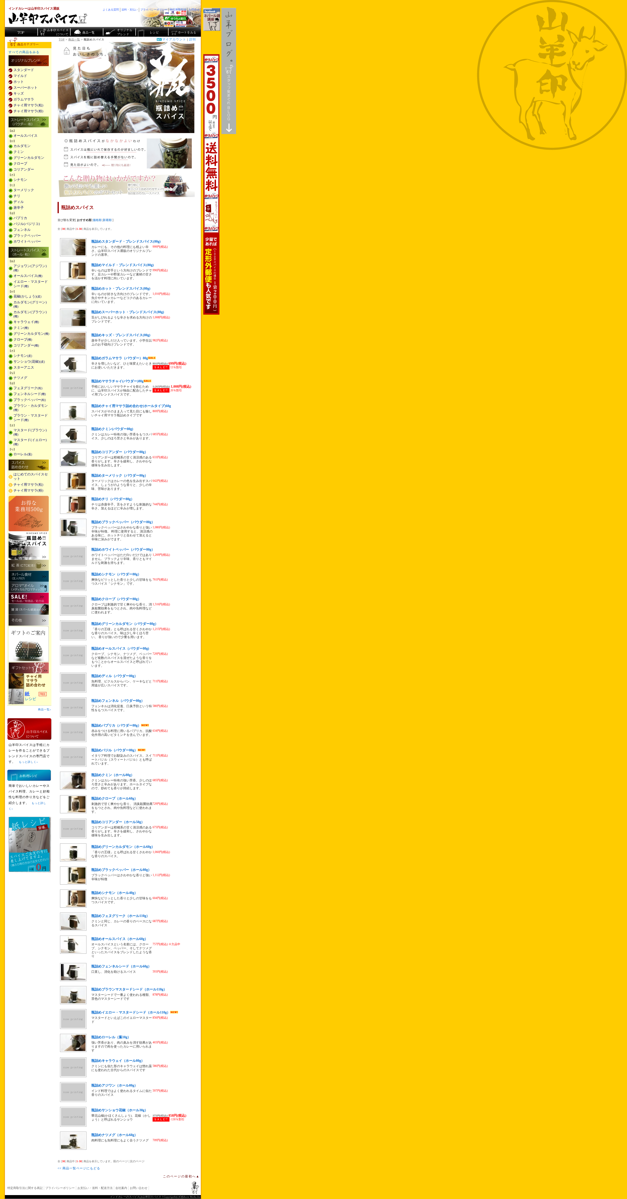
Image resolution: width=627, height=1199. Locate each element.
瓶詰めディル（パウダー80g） (114, 676)
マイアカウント (174, 39)
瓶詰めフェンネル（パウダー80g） (118, 701)
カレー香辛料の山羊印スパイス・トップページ (21, 32)
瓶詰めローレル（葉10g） (111, 1037)
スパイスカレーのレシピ (151, 32)
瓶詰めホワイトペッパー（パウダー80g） (123, 549)
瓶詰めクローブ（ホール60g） (114, 798)
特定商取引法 (178, 9)
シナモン (20, 180)
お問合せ (194, 9)
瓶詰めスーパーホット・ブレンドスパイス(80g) (127, 312)
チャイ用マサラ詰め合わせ (29, 681)
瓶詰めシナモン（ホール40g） (114, 893)
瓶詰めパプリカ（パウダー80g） (116, 725)
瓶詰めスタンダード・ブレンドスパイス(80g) (126, 241)
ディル (18, 202)
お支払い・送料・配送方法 (95, 1188)
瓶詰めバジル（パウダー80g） (114, 750)
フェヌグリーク (27, 388)
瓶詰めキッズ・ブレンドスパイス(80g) (120, 335)
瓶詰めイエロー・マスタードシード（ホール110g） (130, 1012)
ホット (18, 82)
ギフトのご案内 (29, 644)
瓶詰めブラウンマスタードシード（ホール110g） (129, 989)
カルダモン (22, 146)
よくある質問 (111, 9)
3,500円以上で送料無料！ (211, 184)
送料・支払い (129, 9)
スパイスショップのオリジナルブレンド (119, 32)
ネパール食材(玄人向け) (29, 576)
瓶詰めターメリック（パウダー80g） (119, 475)
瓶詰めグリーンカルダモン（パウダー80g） (124, 624)
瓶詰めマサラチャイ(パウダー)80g (117, 381)
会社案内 (121, 1188)
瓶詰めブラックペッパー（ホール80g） (121, 870)
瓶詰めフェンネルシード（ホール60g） (121, 966)
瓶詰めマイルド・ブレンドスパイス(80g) (122, 265)
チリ (16, 196)
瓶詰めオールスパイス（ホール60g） (119, 939)
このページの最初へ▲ (181, 1176)
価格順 (97, 220)
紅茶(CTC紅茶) (29, 565)
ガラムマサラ (23, 99)
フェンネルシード (29, 394)
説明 (192, 39)
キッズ (18, 93)
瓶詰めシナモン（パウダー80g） (116, 574)
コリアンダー (23, 169)
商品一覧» (44, 709)
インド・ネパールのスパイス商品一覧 (86, 32)
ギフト (126, 185)
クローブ (20, 163)
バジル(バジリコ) (26, 224)
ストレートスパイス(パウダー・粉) (29, 122)
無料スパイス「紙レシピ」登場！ (30, 844)
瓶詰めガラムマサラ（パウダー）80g (119, 358)
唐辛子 (18, 208)
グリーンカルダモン (28, 158)
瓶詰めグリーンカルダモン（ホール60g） (123, 847)
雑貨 (29, 609)
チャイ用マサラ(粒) (28, 105)
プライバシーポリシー (60, 1188)
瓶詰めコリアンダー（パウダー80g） (119, 452)
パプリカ (20, 218)
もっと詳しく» (28, 761)
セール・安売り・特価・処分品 (29, 598)
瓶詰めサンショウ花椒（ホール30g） (119, 1110)
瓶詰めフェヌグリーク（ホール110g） (120, 916)
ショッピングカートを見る (184, 32)
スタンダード (23, 70)
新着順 (107, 220)
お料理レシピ (29, 775)
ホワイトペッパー (27, 241)
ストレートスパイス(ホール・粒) (29, 253)
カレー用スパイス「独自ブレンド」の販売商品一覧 (29, 61)
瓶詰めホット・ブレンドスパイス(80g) (120, 288)
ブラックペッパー (27, 235)
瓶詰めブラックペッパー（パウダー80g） (123, 522)
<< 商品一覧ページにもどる (79, 1168)
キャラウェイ (26, 322)
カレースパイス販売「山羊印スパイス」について (53, 32)
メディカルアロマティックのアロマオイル (29, 587)
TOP (62, 39)
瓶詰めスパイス (29, 545)
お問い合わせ (138, 1188)
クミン (18, 152)
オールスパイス (25, 135)
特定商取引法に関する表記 (25, 1188)
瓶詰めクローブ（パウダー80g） (116, 599)
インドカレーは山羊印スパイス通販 (34, 8)
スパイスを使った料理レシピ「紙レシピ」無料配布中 (29, 696)
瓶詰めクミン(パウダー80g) (112, 429)
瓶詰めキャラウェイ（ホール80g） (118, 1061)
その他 (29, 620)
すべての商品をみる (24, 52)
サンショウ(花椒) (29, 361)
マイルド (20, 76)
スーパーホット (25, 87)
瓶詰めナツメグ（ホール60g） (114, 1135)
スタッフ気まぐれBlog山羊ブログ (228, 71)
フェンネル (22, 230)
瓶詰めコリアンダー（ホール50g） (118, 822)
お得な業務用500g (29, 513)
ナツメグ (20, 378)
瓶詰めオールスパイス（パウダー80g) (120, 648)
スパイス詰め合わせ (29, 465)
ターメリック (23, 190)
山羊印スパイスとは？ (29, 729)
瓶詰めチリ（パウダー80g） (112, 499)
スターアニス (23, 367)
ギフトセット (29, 667)
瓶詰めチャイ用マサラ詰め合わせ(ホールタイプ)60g (131, 406)
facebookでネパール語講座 (211, 19)
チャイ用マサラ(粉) (28, 111)
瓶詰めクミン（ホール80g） (112, 775)
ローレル (22, 454)
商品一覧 (74, 39)
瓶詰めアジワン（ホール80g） (114, 1085)
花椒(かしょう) (27, 296)
